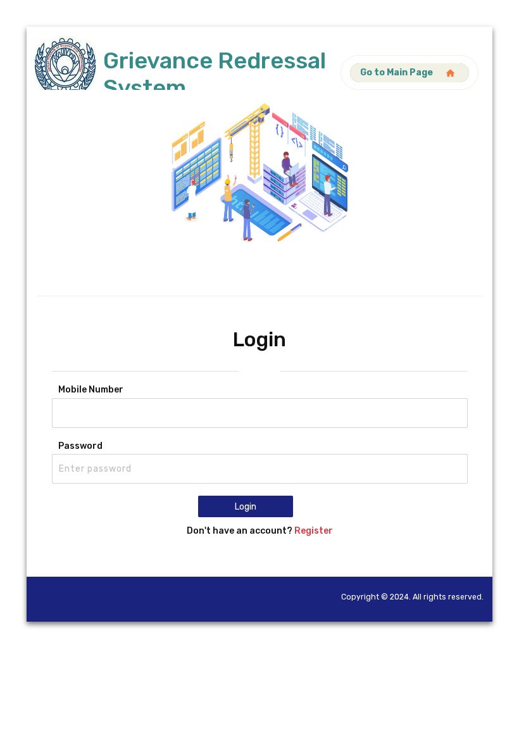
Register (313, 530)
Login (245, 506)
